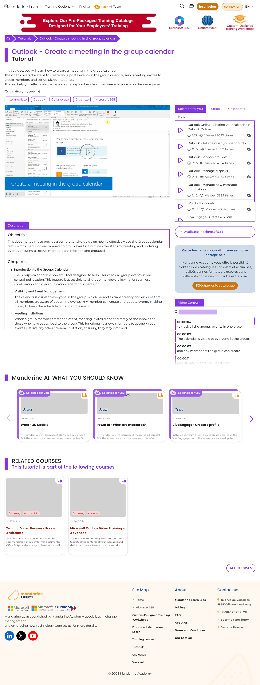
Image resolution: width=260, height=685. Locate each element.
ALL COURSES (241, 568)
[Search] (182, 6)
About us (181, 622)
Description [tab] (17, 225)
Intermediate (16, 99)
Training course (143, 639)
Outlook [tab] (215, 109)
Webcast (138, 662)
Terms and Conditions (190, 630)
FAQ (178, 615)
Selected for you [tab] (190, 109)
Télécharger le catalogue (215, 285)
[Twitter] (21, 635)
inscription (207, 6)
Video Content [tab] (189, 302)
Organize (82, 99)
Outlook (39, 99)
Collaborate (60, 99)
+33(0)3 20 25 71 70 (234, 612)
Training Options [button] (57, 6)
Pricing (180, 607)
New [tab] (181, 116)
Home (139, 600)
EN (247, 6)
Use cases (139, 654)
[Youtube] (33, 635)
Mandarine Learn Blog (190, 600)
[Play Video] (87, 151)
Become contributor (234, 619)
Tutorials (24, 38)
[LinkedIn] (9, 635)
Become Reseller (232, 627)
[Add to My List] (84, 396)
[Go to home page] (22, 7)
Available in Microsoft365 (203, 232)
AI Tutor (115, 6)
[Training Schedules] (191, 7)
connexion (232, 6)
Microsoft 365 (105, 99)
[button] (251, 418)
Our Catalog (183, 638)
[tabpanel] (215, 171)
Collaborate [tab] (237, 109)
